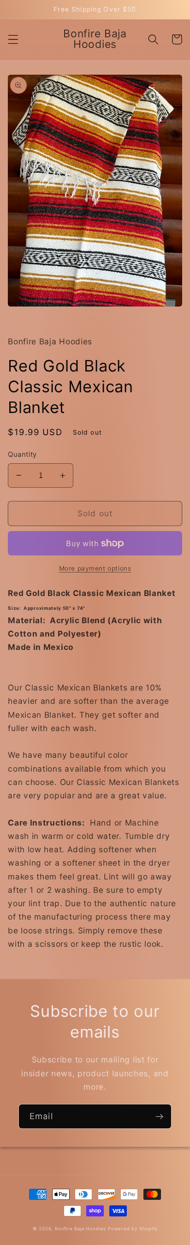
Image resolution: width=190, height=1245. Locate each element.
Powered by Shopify (133, 1228)
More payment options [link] (95, 568)
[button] (13, 39)
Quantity (22, 454)
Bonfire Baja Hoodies (80, 1228)
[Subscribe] (159, 1116)
